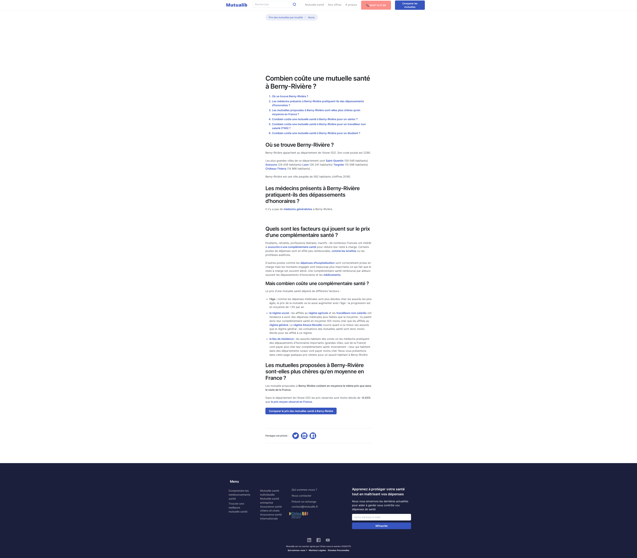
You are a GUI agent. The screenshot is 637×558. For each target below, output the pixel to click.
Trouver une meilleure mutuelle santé (238, 507)
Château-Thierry (275, 168)
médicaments (332, 274)
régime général (278, 325)
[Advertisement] (318, 49)
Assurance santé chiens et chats (271, 508)
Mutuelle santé (314, 4)
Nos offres (334, 4)
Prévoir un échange (304, 501)
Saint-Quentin (335, 160)
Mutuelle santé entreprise (269, 500)
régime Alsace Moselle (307, 325)
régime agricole (318, 313)
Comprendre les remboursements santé (239, 494)
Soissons (271, 164)
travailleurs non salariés (351, 313)
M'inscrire (382, 525)
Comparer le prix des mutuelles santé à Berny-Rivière (301, 411)
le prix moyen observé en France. (292, 401)
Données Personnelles (338, 550)
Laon (305, 164)
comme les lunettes (344, 251)
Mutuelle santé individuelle (269, 492)
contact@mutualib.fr (305, 506)
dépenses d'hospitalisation (317, 262)
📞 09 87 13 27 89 (376, 5)
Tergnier (338, 164)
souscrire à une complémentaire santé (292, 247)
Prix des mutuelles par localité (286, 17)
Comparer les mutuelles (410, 5)
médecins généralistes (298, 209)
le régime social (279, 313)
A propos (351, 4)
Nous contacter (301, 495)
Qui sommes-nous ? (304, 489)
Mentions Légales (317, 550)
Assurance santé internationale (271, 516)
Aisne (311, 17)
